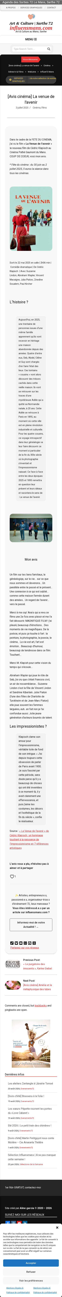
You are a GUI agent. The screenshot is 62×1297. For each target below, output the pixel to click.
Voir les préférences (31, 1280)
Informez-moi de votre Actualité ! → (31, 924)
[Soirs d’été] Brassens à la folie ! (26, 1096)
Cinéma (37, 107)
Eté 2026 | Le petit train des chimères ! (29, 1125)
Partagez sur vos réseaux (24, 947)
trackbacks (41, 1005)
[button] (57, 1227)
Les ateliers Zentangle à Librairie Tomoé (30, 1083)
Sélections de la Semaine (31, 1164)
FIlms (44, 107)
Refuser (31, 1271)
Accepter (31, 1263)
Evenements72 (27, 1088)
